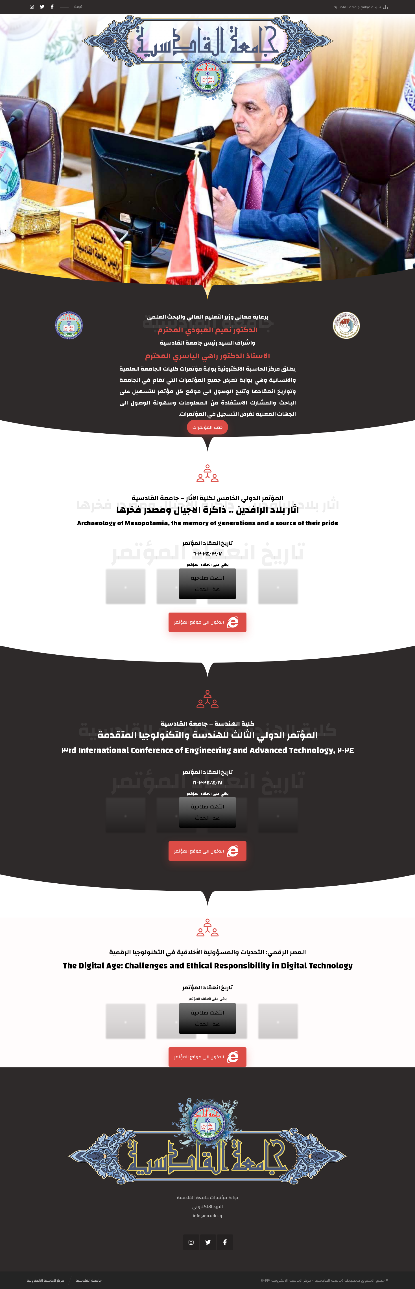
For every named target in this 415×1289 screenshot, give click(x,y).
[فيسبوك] (52, 6)
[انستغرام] (31, 6)
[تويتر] (42, 6)
